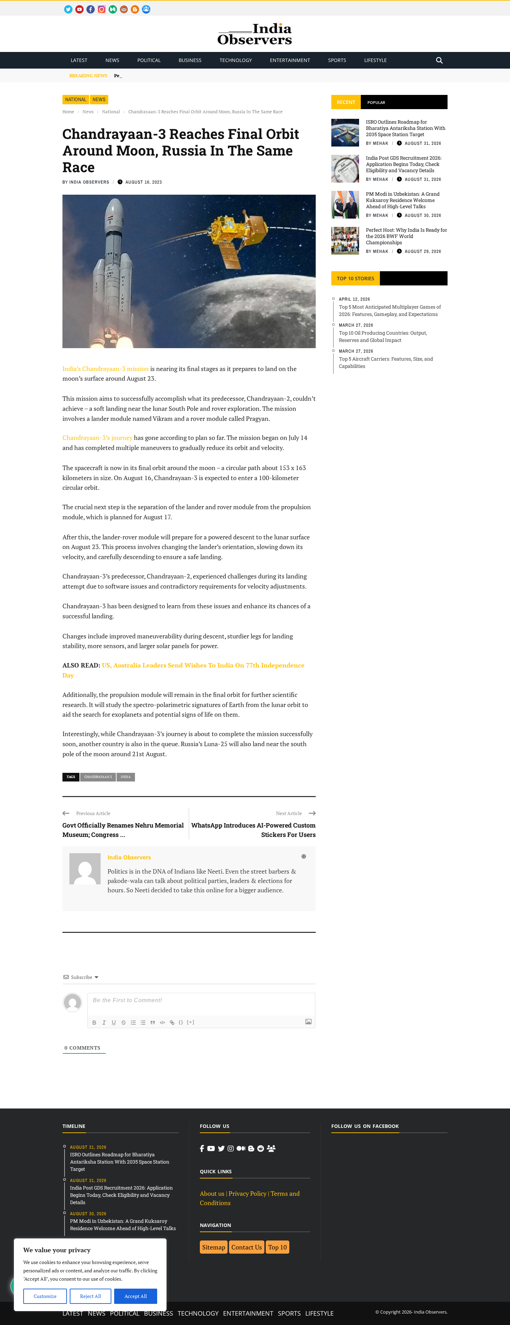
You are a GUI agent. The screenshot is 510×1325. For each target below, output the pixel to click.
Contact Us (246, 1247)
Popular (376, 102)
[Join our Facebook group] (271, 1148)
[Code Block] (162, 1022)
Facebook (87, 5)
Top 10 (277, 1247)
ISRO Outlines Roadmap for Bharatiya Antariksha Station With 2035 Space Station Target (405, 128)
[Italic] (104, 1022)
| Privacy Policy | (247, 1193)
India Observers (89, 182)
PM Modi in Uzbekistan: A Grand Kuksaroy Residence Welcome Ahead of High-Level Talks (403, 200)
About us (212, 1193)
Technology (236, 60)
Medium (109, 5)
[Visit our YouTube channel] (211, 1148)
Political (149, 60)
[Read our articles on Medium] (241, 1148)
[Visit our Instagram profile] (231, 1148)
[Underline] (114, 1022)
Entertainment (290, 60)
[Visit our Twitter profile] (221, 1148)
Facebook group (144, 5)
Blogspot (132, 5)
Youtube (76, 5)
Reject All (90, 1296)
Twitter (65, 5)
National (75, 99)
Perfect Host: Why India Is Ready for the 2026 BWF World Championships (406, 236)
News (112, 60)
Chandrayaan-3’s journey (97, 437)
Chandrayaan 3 (98, 777)
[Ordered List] (133, 1022)
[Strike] (123, 1022)
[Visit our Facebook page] (202, 1148)
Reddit (120, 5)
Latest (79, 60)
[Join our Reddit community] (260, 1148)
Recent (346, 102)
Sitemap (213, 1247)
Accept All (136, 1296)
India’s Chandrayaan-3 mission (105, 368)
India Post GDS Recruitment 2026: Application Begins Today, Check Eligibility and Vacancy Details (404, 164)
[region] (90, 1274)
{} (181, 1022)
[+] (191, 1022)
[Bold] (94, 1022)
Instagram (98, 5)
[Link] (172, 1022)
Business (190, 60)
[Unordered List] (143, 1022)
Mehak (381, 143)
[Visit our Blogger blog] (251, 1148)
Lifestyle (375, 60)
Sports (337, 60)
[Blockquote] (153, 1022)
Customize (45, 1296)
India (126, 777)
